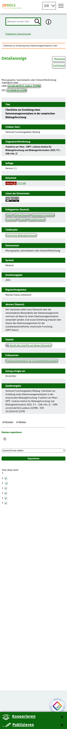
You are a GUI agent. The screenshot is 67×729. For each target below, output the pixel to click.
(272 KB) (21, 183)
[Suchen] (37, 21)
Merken (22, 422)
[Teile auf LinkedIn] (6, 493)
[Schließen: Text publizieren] (62, 725)
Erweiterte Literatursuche (18, 34)
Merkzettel (59, 59)
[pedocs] (12, 6)
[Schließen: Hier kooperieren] (62, 717)
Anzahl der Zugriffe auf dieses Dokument (30, 345)
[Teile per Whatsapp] (6, 488)
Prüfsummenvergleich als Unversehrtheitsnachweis (31, 360)
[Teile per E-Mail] (6, 497)
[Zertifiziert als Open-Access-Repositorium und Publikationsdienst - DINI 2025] (57, 706)
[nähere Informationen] (48, 22)
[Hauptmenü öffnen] (61, 5)
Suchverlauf (59, 65)
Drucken (9, 422)
